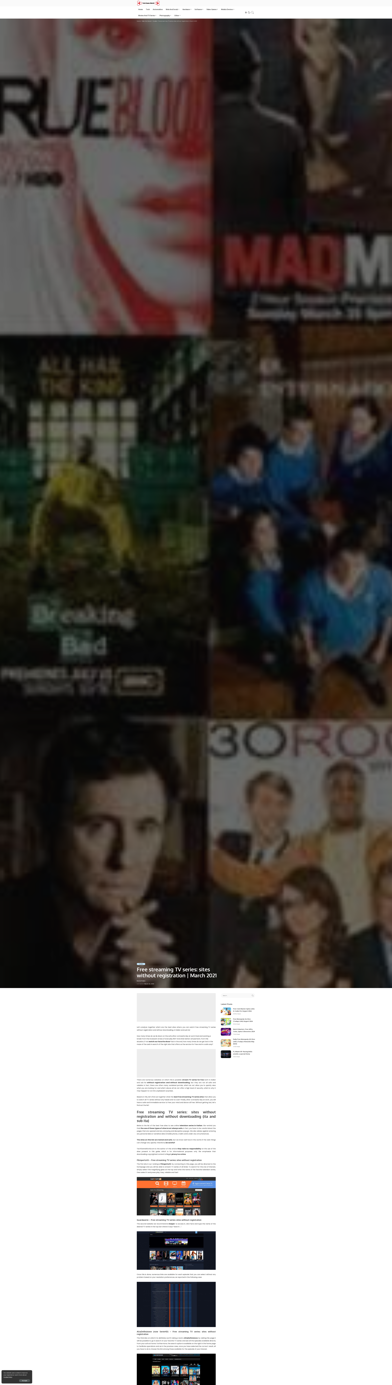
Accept (24, 1380)
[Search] (252, 12)
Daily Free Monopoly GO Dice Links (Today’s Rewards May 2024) (244, 1041)
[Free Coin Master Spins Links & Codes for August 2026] (226, 1011)
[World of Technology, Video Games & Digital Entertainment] (148, 3)
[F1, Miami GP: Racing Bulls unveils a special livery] (226, 1054)
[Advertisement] (176, 1007)
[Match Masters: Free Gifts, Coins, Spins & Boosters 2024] (226, 1032)
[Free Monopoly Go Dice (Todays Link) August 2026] (226, 1021)
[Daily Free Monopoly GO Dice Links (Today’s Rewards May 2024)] (226, 1043)
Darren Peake (141, 981)
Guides (141, 964)
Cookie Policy (8, 1377)
